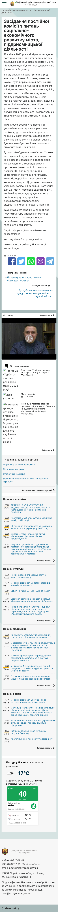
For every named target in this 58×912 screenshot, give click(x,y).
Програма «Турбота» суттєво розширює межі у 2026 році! (35, 371)
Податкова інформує (13, 469)
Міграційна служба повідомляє (19, 464)
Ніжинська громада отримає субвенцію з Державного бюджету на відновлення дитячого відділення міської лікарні (38, 407)
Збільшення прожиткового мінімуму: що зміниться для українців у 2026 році (31, 527)
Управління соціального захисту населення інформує (25, 480)
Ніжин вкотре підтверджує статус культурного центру (28, 576)
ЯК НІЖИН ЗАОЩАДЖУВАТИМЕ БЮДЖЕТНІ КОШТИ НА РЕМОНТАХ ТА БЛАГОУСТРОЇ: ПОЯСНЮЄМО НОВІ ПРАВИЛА (30, 509)
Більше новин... (45, 560)
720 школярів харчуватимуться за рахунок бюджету (29, 732)
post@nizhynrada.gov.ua (23, 867)
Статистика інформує (14, 474)
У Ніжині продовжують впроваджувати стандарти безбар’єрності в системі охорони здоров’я (31, 658)
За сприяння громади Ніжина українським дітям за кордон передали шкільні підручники (33, 722)
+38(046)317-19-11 (13, 860)
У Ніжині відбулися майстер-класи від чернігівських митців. (30, 584)
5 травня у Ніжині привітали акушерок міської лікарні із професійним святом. (31, 677)
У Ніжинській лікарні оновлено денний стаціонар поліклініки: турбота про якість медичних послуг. (32, 668)
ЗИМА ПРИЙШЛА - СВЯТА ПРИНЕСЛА (30, 591)
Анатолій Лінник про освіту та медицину (32, 739)
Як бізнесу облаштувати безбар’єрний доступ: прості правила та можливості (31, 636)
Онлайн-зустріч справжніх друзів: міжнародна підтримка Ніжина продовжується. (28, 536)
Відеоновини (46, 315)
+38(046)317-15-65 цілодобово (21, 864)
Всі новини (47, 450)
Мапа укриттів (28, 394)
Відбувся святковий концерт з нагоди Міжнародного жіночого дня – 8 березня (32, 600)
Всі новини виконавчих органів (37, 490)
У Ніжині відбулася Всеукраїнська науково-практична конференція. (28, 701)
